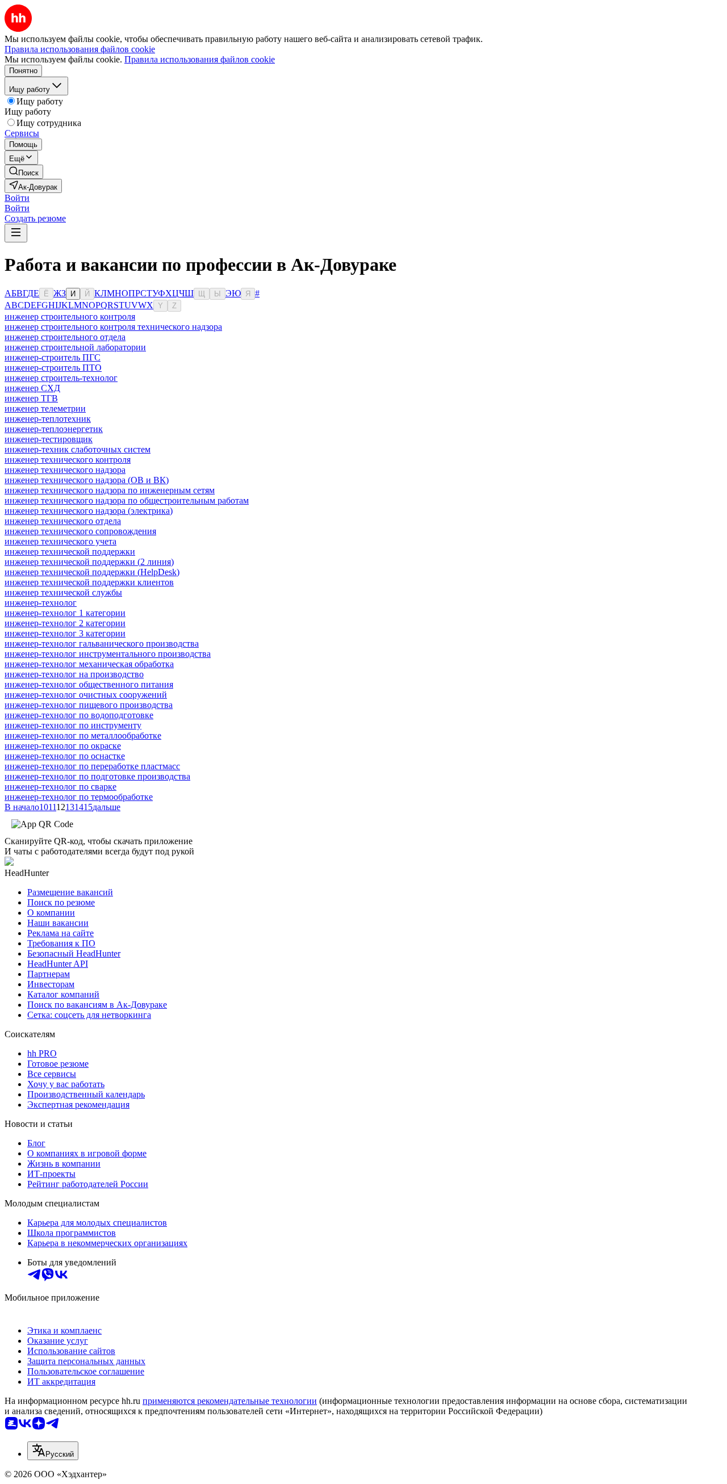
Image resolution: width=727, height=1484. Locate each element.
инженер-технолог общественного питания (89, 684)
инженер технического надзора (65, 470)
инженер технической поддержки (70, 551)
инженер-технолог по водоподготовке (79, 715)
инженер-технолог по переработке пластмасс (92, 766)
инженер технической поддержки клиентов (89, 582)
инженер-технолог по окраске (63, 746)
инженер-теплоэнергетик (54, 429)
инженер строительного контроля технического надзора (113, 327)
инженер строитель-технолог (61, 378)
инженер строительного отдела (65, 337)
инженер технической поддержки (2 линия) (89, 562)
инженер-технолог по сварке (60, 786)
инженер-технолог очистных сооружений (86, 694)
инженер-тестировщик (49, 439)
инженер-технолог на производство (74, 674)
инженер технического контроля (68, 459)
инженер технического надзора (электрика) (89, 510)
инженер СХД (32, 388)
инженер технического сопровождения (80, 531)
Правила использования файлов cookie (199, 59)
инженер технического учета (60, 541)
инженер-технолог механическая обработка (89, 664)
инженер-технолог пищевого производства (89, 705)
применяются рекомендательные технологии (230, 1401)
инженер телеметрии (45, 408)
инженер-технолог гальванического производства (102, 643)
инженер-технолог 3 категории (65, 633)
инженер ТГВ (31, 398)
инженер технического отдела (63, 521)
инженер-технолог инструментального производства (108, 654)
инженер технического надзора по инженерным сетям (110, 490)
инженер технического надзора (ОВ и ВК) (87, 480)
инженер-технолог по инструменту (73, 725)
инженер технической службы (63, 592)
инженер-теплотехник (48, 419)
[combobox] (52, 1450)
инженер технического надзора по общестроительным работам (127, 500)
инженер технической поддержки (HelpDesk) (92, 572)
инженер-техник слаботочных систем (78, 449)
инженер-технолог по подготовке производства (97, 776)
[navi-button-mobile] (16, 233)
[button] (17, 198)
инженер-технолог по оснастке (65, 756)
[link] (24, 172)
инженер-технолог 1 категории (65, 613)
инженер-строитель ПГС (53, 357)
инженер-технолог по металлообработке (83, 735)
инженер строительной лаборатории (75, 347)
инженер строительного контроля (70, 316)
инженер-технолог (41, 602)
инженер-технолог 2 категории (65, 623)
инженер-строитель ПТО (53, 367)
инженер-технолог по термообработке (79, 797)
